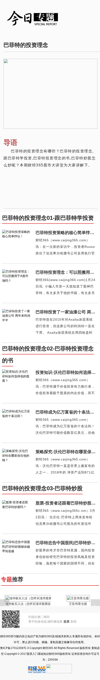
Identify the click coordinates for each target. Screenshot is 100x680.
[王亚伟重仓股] (78, 598)
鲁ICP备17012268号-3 (14, 648)
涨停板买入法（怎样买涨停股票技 (28, 604)
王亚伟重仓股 (78, 604)
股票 (66, 621)
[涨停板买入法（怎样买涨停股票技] (28, 598)
